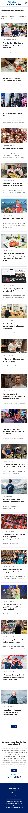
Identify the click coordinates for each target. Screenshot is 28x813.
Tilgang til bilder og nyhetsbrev (14, 803)
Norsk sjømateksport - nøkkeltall (14, 801)
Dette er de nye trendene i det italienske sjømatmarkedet (13, 641)
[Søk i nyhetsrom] (26, 3)
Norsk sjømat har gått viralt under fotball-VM (13, 290)
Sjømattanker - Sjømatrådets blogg (14, 807)
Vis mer (14, 726)
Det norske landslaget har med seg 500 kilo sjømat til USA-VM (14, 465)
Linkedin (14, 805)
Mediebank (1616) (12, 17)
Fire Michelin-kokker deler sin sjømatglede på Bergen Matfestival (13, 45)
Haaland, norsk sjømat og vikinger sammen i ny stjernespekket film (12, 712)
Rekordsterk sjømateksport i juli (13, 114)
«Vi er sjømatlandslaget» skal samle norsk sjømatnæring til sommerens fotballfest (13, 677)
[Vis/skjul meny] (2, 3)
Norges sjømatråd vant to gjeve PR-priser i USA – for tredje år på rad (12, 607)
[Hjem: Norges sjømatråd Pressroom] (14, 3)
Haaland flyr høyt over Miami (13, 218)
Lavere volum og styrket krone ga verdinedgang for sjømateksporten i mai (14, 537)
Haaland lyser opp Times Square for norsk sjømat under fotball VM (13, 431)
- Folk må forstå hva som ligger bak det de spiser (14, 360)
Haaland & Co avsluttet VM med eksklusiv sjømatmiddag (13, 184)
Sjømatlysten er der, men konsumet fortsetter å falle (12, 79)
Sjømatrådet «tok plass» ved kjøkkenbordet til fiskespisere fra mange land (13, 326)
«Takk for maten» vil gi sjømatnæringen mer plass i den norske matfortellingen (14, 396)
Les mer (14, 770)
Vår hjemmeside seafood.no (14, 799)
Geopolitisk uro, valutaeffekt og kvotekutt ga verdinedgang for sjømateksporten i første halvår (14, 257)
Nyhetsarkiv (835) (4, 17)
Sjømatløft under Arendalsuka (13, 148)
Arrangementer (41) (22, 17)
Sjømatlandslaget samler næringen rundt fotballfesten (13, 500)
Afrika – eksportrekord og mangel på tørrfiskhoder (12, 571)
